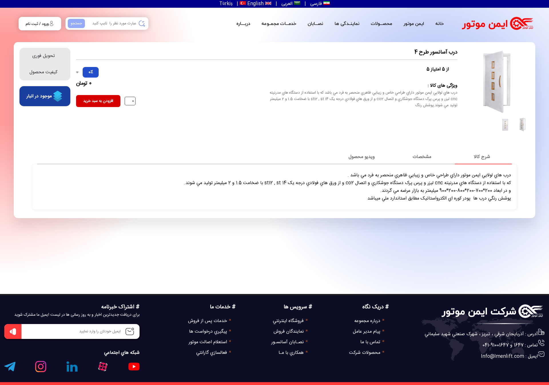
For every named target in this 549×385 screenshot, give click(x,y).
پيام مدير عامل (367, 331)
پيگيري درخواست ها (208, 331)
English (255, 4)
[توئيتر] (102, 368)
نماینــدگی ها (347, 23)
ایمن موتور (485, 23)
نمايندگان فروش (289, 331)
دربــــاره (243, 23)
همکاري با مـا (292, 353)
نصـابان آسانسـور (288, 342)
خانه (439, 23)
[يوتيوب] (134, 368)
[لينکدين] (71, 368)
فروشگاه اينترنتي (289, 321)
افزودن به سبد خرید (98, 101)
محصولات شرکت (365, 353)
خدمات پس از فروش (208, 321)
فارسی (316, 4)
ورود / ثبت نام (37, 23)
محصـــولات (381, 23)
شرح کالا (482, 157)
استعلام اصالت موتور (208, 342)
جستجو (76, 23)
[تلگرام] (9, 368)
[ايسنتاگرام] (40, 368)
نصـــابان (315, 23)
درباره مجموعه (368, 321)
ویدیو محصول (362, 157)
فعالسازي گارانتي (212, 353)
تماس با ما (371, 342)
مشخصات (422, 157)
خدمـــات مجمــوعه (279, 23)
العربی (287, 4)
